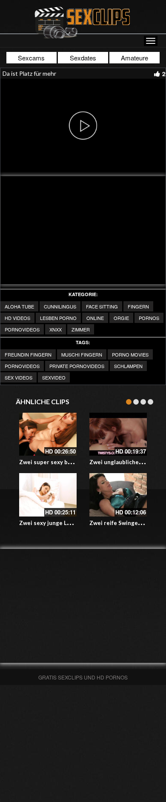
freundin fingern (28, 354)
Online (95, 317)
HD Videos (17, 317)
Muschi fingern (81, 354)
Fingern (138, 306)
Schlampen (128, 365)
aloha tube (19, 306)
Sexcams (31, 57)
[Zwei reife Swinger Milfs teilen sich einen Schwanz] (118, 494)
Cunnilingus (60, 306)
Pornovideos (22, 365)
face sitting (102, 306)
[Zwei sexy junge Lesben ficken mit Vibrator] (48, 494)
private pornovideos (76, 365)
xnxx (55, 329)
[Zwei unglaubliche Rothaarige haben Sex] (118, 434)
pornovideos (22, 329)
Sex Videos (18, 377)
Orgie (121, 317)
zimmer (81, 329)
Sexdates (83, 57)
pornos (149, 317)
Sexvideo (54, 377)
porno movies (130, 354)
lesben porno (58, 317)
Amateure (134, 57)
